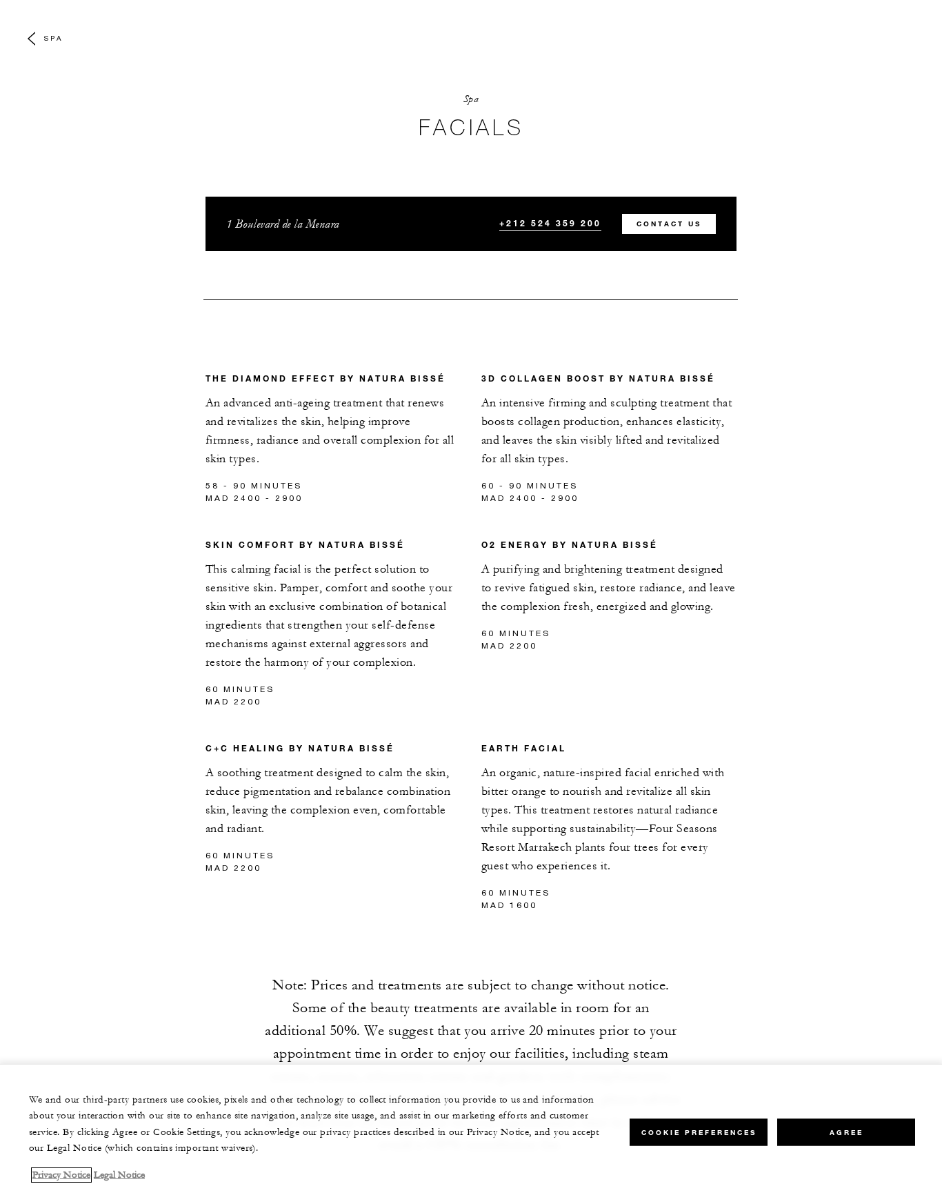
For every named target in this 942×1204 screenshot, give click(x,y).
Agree (846, 1131)
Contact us (669, 223)
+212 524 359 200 (550, 222)
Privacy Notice (61, 1175)
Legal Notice (119, 1175)
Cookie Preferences (698, 1131)
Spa (53, 38)
